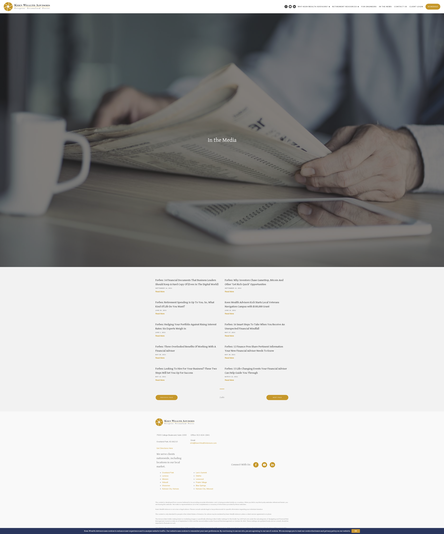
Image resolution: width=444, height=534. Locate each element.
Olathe (198, 476)
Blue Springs (201, 485)
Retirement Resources (344, 7)
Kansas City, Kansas (170, 489)
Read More (160, 291)
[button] (222, 531)
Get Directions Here (165, 448)
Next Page (277, 397)
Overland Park (168, 472)
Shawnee (166, 485)
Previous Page (166, 397)
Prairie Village (201, 482)
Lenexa (165, 476)
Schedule (433, 7)
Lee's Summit (201, 472)
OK (356, 531)
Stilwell (165, 482)
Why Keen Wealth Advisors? (313, 7)
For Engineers (369, 7)
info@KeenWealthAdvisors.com (203, 443)
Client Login (416, 7)
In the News (385, 7)
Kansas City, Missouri (204, 489)
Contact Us (400, 7)
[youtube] (264, 465)
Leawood (200, 479)
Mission (165, 479)
